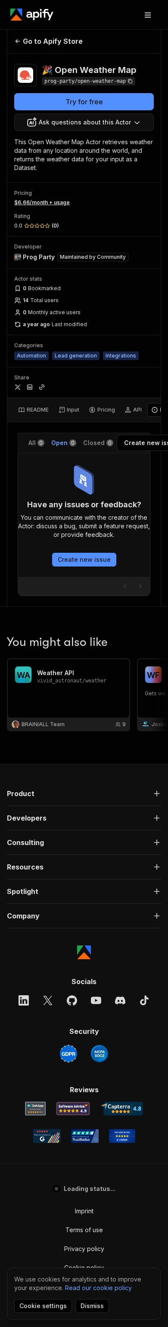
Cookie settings (43, 1305)
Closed (97, 442)
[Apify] (31, 15)
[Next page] (140, 586)
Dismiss (92, 1305)
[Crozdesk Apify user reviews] (122, 1136)
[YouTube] (96, 1000)
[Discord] (120, 1000)
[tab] (33, 410)
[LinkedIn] (24, 1000)
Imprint (84, 1211)
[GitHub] (72, 1000)
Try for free (84, 101)
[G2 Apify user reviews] (47, 1136)
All (35, 442)
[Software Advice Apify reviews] (73, 1108)
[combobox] (84, 122)
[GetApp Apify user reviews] (35, 1108)
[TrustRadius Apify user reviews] (85, 1136)
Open (63, 442)
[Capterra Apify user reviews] (121, 1108)
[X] (48, 1000)
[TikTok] (144, 1000)
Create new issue (84, 559)
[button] (84, 793)
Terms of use (84, 1229)
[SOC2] (99, 1053)
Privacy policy (84, 1248)
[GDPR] (68, 1053)
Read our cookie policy (98, 1287)
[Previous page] (125, 586)
